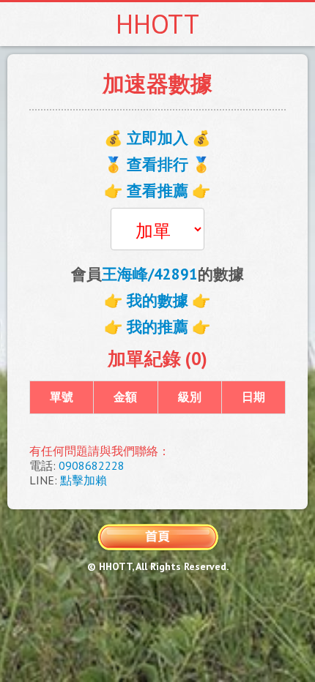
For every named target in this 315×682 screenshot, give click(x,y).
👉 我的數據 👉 (157, 300)
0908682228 (92, 465)
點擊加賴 (83, 480)
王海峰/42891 (150, 274)
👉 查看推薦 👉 (157, 191)
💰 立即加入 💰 (157, 138)
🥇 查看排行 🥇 (157, 164)
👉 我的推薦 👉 (157, 327)
